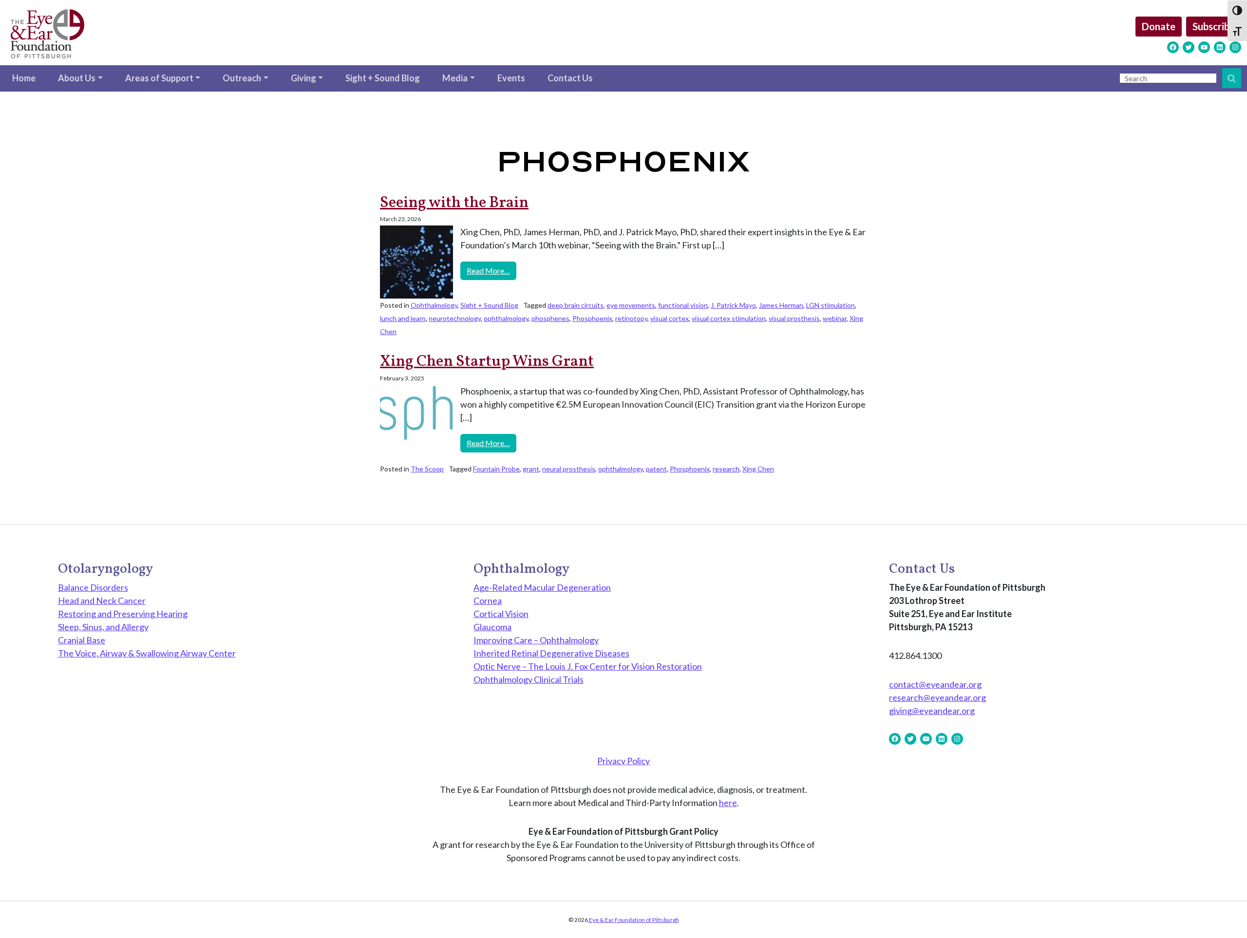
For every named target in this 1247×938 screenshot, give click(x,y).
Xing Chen (758, 469)
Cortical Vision (501, 613)
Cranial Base (81, 640)
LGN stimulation (830, 305)
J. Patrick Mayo (733, 305)
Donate (1158, 26)
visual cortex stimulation (729, 318)
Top (1223, 914)
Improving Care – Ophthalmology (536, 640)
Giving (303, 78)
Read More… (491, 270)
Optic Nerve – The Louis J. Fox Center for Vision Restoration (587, 666)
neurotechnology (455, 318)
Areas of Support (159, 78)
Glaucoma (492, 626)
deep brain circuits (576, 305)
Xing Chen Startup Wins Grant (487, 362)
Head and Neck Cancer (102, 600)
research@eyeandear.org (937, 697)
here (728, 802)
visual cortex (669, 318)
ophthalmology (506, 318)
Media (455, 78)
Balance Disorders (93, 587)
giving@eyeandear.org (932, 710)
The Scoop (427, 469)
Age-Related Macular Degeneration (542, 587)
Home (24, 78)
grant (531, 469)
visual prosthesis (794, 318)
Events (511, 78)
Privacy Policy (623, 760)
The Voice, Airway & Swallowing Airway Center (147, 653)
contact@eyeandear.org (935, 684)
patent (656, 469)
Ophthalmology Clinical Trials (528, 679)
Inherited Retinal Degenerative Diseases (551, 653)
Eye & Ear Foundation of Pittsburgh (633, 919)
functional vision (683, 305)
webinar (835, 318)
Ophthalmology (434, 305)
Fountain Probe (496, 469)
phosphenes (550, 318)
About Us (76, 78)
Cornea (487, 600)
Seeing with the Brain (454, 203)
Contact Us (570, 78)
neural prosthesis (568, 469)
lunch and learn (403, 318)
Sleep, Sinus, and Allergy (103, 626)
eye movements (630, 305)
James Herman (781, 305)
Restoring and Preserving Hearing (123, 613)
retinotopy (631, 318)
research (726, 469)
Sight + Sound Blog (382, 78)
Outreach (242, 78)
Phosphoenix (592, 318)
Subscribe (1213, 26)
